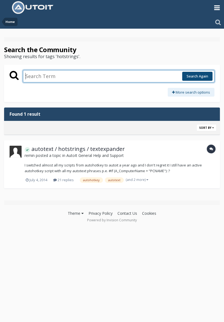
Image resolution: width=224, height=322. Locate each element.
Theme (74, 213)
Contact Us (127, 213)
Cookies (149, 213)
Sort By (205, 128)
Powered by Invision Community (112, 220)
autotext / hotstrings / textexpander (77, 149)
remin (30, 155)
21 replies (65, 179)
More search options (192, 92)
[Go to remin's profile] (16, 152)
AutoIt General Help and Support (95, 155)
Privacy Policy (101, 213)
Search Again (197, 76)
